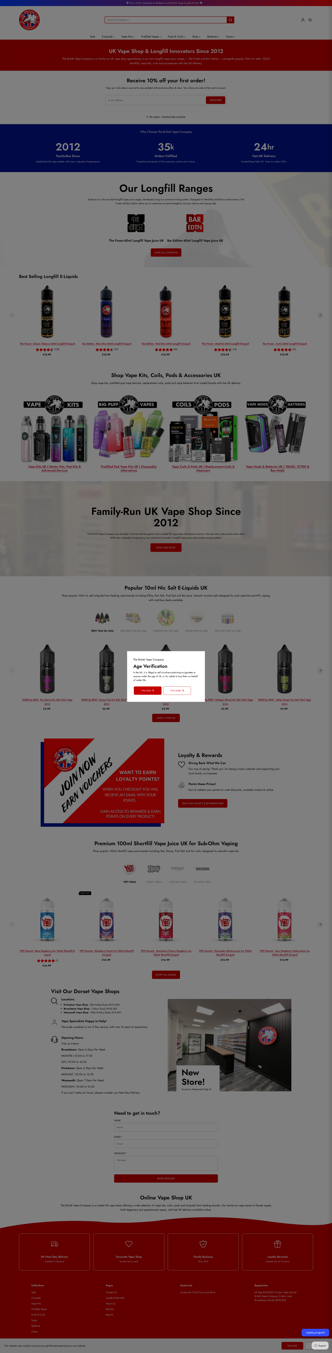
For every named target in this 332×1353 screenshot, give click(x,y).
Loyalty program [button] (315, 1332)
